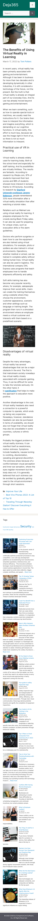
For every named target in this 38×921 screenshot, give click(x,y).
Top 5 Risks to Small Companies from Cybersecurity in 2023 (26, 736)
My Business (17, 527)
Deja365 (10, 4)
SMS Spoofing (9, 529)
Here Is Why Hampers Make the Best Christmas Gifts (27, 625)
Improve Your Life (14, 491)
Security (25, 526)
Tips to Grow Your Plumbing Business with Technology (26, 756)
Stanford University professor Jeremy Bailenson (16, 193)
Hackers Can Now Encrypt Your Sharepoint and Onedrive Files (26, 850)
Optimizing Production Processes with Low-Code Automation (26, 541)
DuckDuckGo (6, 527)
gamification (11, 391)
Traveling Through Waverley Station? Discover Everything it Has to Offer (17, 505)
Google (11, 527)
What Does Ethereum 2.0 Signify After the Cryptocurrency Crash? (27, 891)
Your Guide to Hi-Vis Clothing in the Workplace (25, 711)
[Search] (32, 13)
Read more (28, 572)
